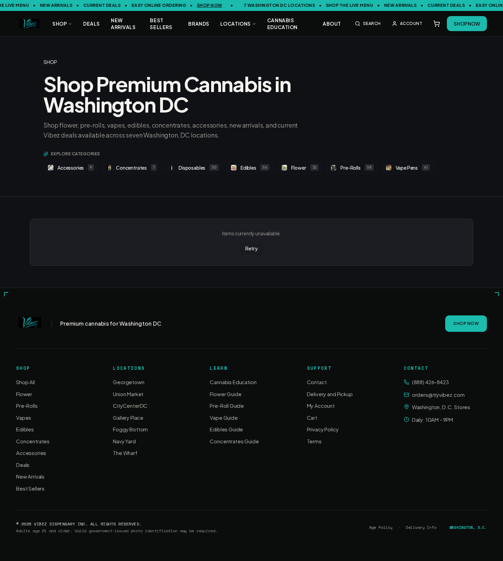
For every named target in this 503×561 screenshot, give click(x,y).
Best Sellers (30, 488)
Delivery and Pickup (330, 394)
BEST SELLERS (161, 23)
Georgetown (128, 382)
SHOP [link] (50, 62)
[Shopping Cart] (436, 23)
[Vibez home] (29, 23)
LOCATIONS (235, 24)
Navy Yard (124, 441)
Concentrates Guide (234, 441)
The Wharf (125, 452)
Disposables (198, 168)
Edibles (254, 168)
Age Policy (380, 527)
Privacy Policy (323, 429)
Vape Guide (223, 417)
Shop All (25, 382)
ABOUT (332, 24)
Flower (304, 168)
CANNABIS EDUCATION (282, 23)
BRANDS (198, 24)
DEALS (91, 24)
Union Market (128, 394)
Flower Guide (225, 394)
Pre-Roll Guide (227, 405)
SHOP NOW (205, 5)
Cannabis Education (233, 382)
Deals (22, 464)
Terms (314, 441)
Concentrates (135, 168)
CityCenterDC (130, 405)
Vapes (23, 417)
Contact (317, 382)
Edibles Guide (226, 429)
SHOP (59, 24)
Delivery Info (421, 527)
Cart (312, 417)
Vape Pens (412, 168)
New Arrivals (30, 476)
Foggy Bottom (130, 429)
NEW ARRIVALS (123, 23)
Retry (251, 248)
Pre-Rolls (355, 168)
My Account (321, 405)
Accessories (74, 168)
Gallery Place (128, 417)
